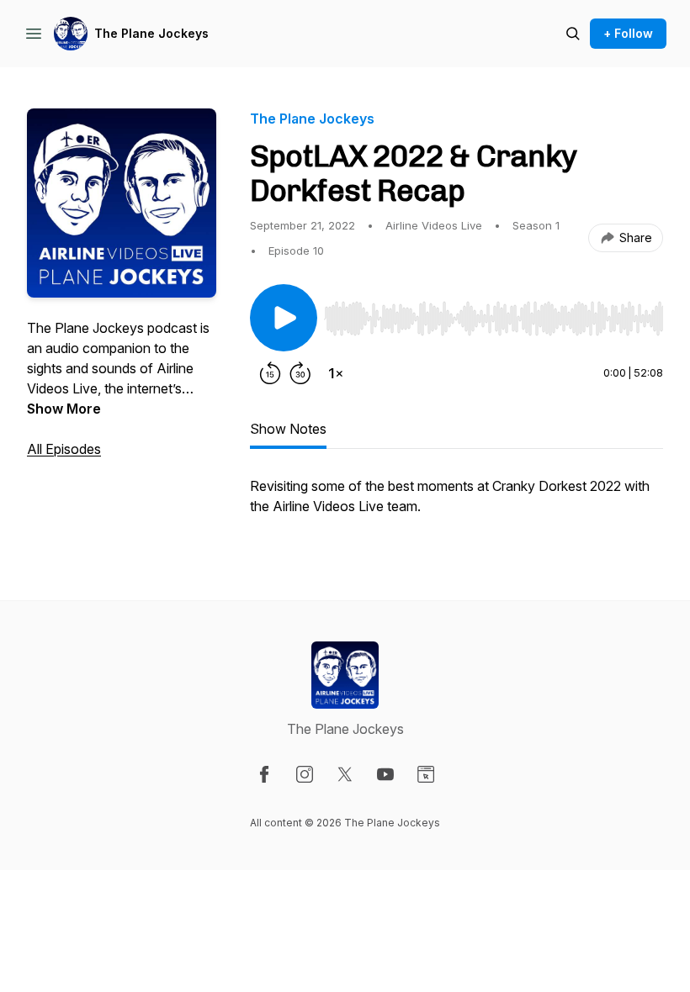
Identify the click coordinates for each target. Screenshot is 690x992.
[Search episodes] (573, 34)
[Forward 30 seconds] (300, 373)
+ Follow (628, 33)
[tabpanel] (456, 504)
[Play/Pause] (283, 317)
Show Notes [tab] (288, 428)
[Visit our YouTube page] (385, 774)
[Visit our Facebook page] (264, 774)
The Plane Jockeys (151, 33)
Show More (64, 408)
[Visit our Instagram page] (304, 774)
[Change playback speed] (336, 373)
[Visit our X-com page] (345, 774)
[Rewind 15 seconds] (270, 373)
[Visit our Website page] (425, 774)
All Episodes (64, 449)
